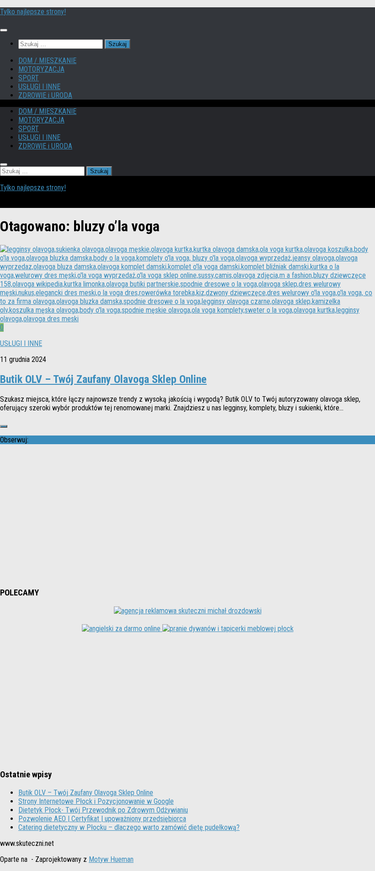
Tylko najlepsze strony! (33, 11)
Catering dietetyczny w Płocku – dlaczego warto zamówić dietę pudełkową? (129, 827)
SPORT (28, 78)
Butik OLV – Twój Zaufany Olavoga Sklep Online (103, 379)
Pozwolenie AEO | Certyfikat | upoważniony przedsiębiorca (102, 818)
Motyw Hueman (111, 859)
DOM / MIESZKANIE (47, 60)
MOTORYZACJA (41, 69)
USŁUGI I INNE (39, 86)
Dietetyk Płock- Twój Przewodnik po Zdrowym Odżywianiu (103, 810)
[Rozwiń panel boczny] (3, 426)
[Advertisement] (187, 515)
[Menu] (3, 30)
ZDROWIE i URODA (45, 95)
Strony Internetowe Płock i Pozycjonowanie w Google (96, 801)
